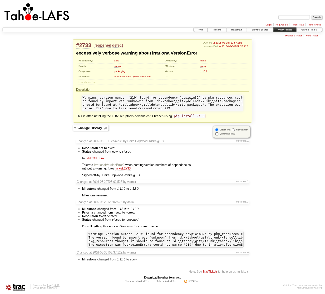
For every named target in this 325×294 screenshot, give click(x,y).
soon (203, 66)
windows (146, 76)
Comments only (227, 134)
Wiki (200, 29)
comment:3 (242, 201)
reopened (102, 45)
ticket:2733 (123, 168)
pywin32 (136, 76)
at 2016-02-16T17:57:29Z (227, 42)
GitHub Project (309, 29)
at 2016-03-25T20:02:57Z (106, 202)
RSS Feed (194, 281)
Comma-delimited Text (137, 281)
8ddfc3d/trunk (95, 158)
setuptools (119, 76)
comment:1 (242, 140)
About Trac (298, 24)
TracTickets (210, 271)
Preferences (314, 24)
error (128, 76)
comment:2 (242, 181)
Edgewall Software (46, 287)
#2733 (83, 45)
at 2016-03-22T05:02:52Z (106, 182)
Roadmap (236, 29)
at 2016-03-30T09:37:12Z (233, 46)
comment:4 (242, 252)
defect (117, 45)
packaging (119, 71)
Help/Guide (282, 24)
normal (117, 66)
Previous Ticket (293, 35)
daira (116, 60)
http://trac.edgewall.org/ (310, 287)
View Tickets (285, 29)
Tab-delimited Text (167, 281)
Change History (92, 128)
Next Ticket (312, 35)
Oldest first (225, 130)
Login (269, 24)
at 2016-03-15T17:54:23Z (106, 141)
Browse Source (260, 29)
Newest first (242, 130)
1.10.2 (203, 71)
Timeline (217, 29)
